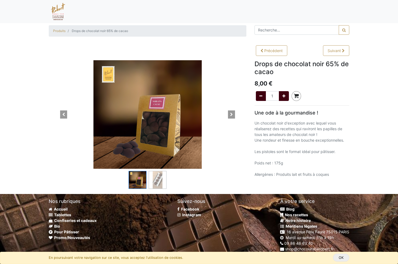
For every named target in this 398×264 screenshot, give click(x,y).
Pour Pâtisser (66, 232)
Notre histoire (297, 220)
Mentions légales (300, 226)
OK (341, 258)
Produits (59, 31)
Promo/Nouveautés (71, 237)
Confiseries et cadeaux (75, 220)
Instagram (191, 214)
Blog (290, 209)
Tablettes (62, 214)
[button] (271, 50)
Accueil (60, 209)
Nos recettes (295, 214)
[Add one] (284, 96)
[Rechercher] (344, 30)
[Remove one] (261, 96)
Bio (56, 226)
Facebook (189, 209)
